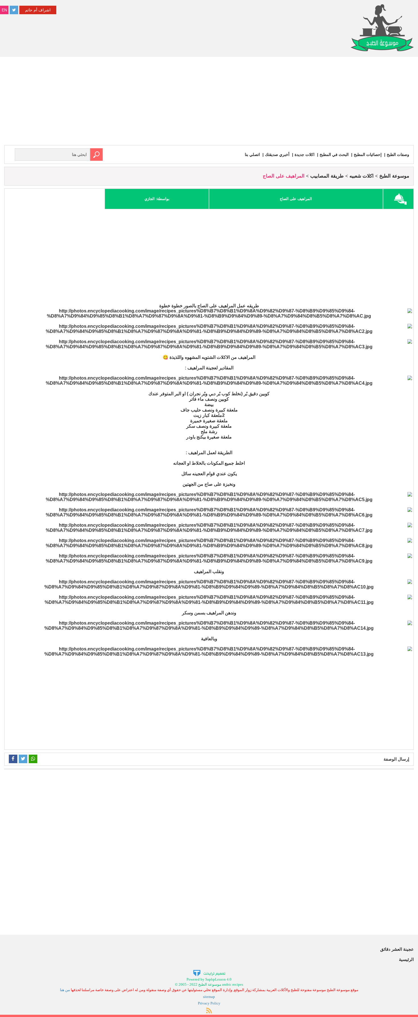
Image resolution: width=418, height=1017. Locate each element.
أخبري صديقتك (277, 154)
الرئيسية (406, 959)
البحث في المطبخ (334, 154)
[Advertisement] (209, 102)
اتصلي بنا (252, 154)
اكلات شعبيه (361, 176)
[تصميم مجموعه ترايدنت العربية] (209, 973)
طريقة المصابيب (327, 176)
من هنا (65, 990)
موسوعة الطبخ (394, 176)
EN (4, 10)
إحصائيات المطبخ (368, 154)
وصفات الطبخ (398, 154)
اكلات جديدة (304, 154)
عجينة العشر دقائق (397, 949)
